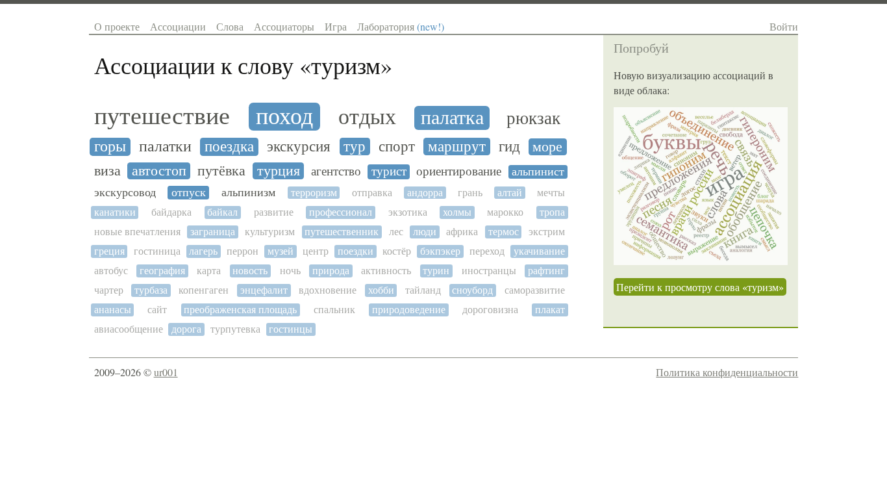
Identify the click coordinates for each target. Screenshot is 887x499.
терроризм (314, 192)
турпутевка (235, 329)
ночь (290, 270)
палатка (452, 118)
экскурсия (299, 146)
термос (503, 231)
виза (107, 170)
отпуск (188, 192)
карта (209, 270)
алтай (509, 192)
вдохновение (327, 290)
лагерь (203, 251)
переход (487, 251)
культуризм (270, 231)
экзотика (407, 212)
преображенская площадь (240, 309)
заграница (212, 231)
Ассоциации (178, 26)
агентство (336, 171)
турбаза (151, 290)
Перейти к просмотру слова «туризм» (700, 287)
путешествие (162, 116)
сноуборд (472, 290)
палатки (165, 147)
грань (470, 192)
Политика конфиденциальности (727, 372)
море (547, 146)
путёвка (221, 170)
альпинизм (248, 192)
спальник (334, 309)
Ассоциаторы (284, 26)
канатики (115, 212)
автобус (111, 270)
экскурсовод (125, 192)
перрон (242, 251)
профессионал (340, 212)
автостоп (159, 170)
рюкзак (533, 118)
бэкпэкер (440, 251)
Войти (783, 26)
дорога (186, 329)
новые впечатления (137, 231)
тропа (552, 212)
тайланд (423, 290)
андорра (425, 192)
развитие (274, 212)
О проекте (117, 26)
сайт (157, 309)
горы (110, 147)
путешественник (342, 231)
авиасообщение (128, 329)
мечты (551, 192)
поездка (229, 146)
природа (330, 270)
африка (462, 231)
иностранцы (489, 270)
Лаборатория (400, 26)
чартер (108, 290)
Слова (230, 26)
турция (278, 170)
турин (436, 270)
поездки (355, 251)
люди (424, 231)
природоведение (408, 309)
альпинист (538, 172)
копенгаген (204, 290)
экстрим (547, 231)
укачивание (539, 251)
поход (284, 117)
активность (386, 270)
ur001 (166, 372)
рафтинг (546, 270)
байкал (222, 212)
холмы (457, 212)
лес (396, 231)
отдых (367, 117)
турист (388, 171)
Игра (336, 26)
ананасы (112, 309)
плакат (550, 309)
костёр (396, 251)
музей (281, 251)
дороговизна (490, 309)
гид (509, 146)
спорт (397, 146)
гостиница (157, 251)
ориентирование (458, 171)
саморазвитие (535, 290)
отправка (372, 192)
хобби (381, 290)
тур (355, 146)
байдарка (171, 212)
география (162, 270)
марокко (505, 212)
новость (250, 270)
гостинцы (290, 329)
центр (316, 251)
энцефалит (264, 290)
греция (109, 251)
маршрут (457, 146)
